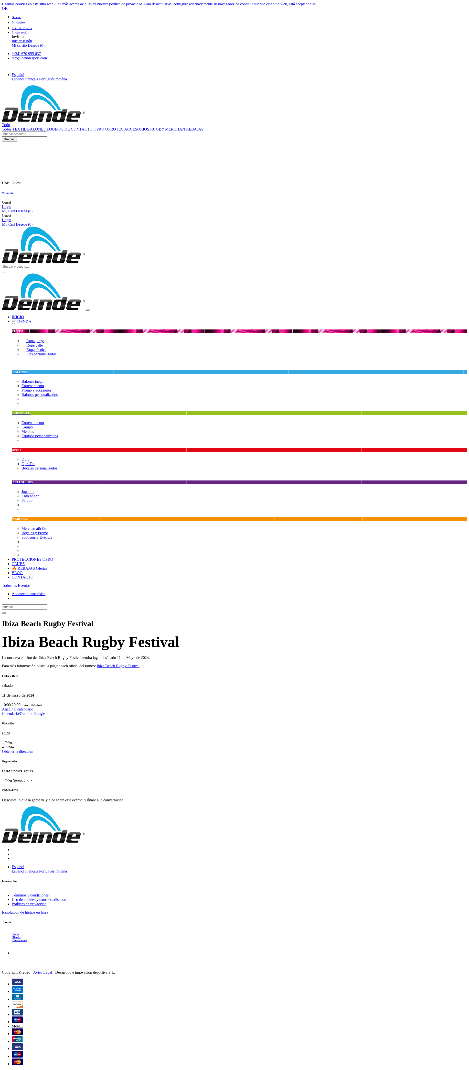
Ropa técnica (36, 350)
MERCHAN (175, 129)
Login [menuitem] (6, 207)
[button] (18, 75)
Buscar (9, 139)
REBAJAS (194, 129)
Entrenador (30, 496)
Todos (6, 129)
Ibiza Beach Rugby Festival (118, 666)
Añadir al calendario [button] (17, 709)
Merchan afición (34, 528)
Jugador (27, 492)
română (61, 79)
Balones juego (32, 381)
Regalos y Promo (34, 533)
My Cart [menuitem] (8, 211)
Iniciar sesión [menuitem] (22, 41)
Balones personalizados (39, 395)
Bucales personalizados (39, 468)
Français (32, 79)
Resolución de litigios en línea (25, 912)
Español (18, 79)
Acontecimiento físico (28, 594)
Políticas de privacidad (29, 904)
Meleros (27, 431)
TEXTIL (19, 129)
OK (5, 8)
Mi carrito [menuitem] (19, 45)
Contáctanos (19, 940)
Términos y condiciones (30, 895)
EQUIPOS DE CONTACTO (70, 129)
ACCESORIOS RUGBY (144, 129)
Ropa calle (34, 345)
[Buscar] (4, 272)
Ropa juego (35, 341)
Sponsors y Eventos (36, 537)
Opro (25, 459)
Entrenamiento (32, 386)
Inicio (15, 934)
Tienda (16, 937)
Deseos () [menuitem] (36, 45)
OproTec (28, 464)
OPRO (99, 129)
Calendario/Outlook (17, 713)
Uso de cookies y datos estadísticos (39, 899)
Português (47, 79)
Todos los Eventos (16, 585)
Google (39, 713)
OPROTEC (114, 129)
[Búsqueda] (4, 613)
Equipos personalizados (39, 436)
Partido (26, 500)
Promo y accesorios (36, 390)
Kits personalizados (41, 354)
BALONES (37, 129)
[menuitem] (18, 317)
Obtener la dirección (17, 751)
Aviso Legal (42, 972)
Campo (27, 427)
